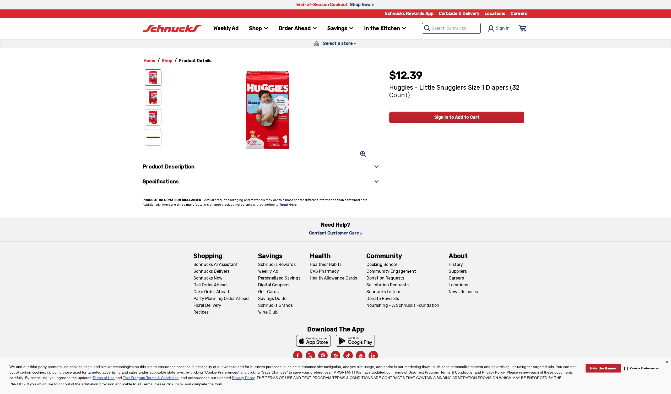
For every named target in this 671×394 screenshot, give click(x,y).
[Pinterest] (323, 355)
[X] (310, 355)
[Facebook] (297, 355)
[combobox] (451, 28)
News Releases (463, 291)
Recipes (201, 312)
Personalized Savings (279, 278)
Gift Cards (268, 291)
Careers (519, 13)
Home (149, 60)
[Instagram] (335, 355)
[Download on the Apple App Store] (313, 341)
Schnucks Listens (383, 291)
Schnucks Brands (275, 305)
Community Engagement (391, 271)
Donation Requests (385, 278)
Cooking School (381, 264)
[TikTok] (348, 355)
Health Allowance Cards (333, 278)
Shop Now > (362, 4)
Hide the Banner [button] (603, 368)
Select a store (338, 43)
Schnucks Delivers (211, 271)
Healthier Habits (326, 264)
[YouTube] (360, 355)
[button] (642, 368)
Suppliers (458, 271)
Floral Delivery (207, 305)
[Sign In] (522, 28)
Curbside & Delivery (459, 13)
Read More (288, 204)
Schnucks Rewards (277, 264)
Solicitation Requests (387, 284)
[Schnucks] (173, 28)
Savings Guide (272, 298)
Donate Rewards (382, 298)
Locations (495, 13)
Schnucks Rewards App (409, 13)
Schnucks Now (208, 278)
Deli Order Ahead (210, 284)
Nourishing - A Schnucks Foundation (402, 305)
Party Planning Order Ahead (221, 298)
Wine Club (268, 312)
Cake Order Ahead (211, 291)
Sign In (503, 28)
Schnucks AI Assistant (215, 264)
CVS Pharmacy (324, 271)
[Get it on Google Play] (355, 341)
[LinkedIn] (373, 355)
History (456, 264)
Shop (167, 60)
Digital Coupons (273, 284)
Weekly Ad (226, 28)
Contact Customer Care (334, 233)
